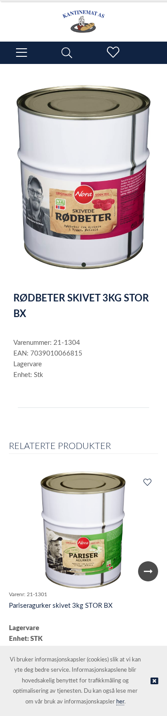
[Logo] (83, 17)
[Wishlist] (147, 483)
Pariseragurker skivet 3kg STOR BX (61, 605)
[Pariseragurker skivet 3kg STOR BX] (83, 530)
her (120, 702)
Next (148, 571)
